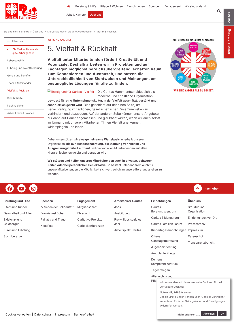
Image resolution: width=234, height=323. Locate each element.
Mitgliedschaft (87, 207)
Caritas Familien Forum (166, 224)
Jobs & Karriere (76, 14)
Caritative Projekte (89, 219)
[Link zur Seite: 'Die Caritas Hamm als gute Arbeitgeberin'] (193, 65)
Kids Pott (47, 225)
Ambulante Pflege (163, 253)
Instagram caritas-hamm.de (33, 188)
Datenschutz (196, 236)
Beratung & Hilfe (85, 6)
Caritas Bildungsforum (166, 217)
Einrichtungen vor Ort (202, 217)
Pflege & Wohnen (111, 6)
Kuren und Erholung (17, 230)
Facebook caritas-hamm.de (9, 188)
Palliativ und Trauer (54, 219)
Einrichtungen (136, 6)
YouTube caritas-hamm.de (21, 188)
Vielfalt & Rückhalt (106, 31)
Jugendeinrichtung (164, 247)
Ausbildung (122, 213)
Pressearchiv (196, 224)
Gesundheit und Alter (18, 213)
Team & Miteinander (19, 83)
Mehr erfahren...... (189, 314)
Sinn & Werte (15, 98)
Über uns (95, 14)
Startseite (69, 6)
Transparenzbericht (201, 242)
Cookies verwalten (18, 314)
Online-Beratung (229, 42)
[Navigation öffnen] (7, 49)
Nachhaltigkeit (15, 105)
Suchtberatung (14, 236)
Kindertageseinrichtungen (168, 230)
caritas (229, 17)
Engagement (173, 6)
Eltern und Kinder (15, 207)
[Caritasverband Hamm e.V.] (32, 11)
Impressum (195, 230)
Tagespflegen (160, 270)
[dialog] (193, 298)
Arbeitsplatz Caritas (127, 230)
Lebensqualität (16, 60)
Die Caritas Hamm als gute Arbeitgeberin (70, 31)
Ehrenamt (83, 213)
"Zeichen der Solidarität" (57, 207)
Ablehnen (209, 313)
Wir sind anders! (195, 6)
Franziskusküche (52, 213)
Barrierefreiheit (84, 314)
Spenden (155, 6)
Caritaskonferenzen (90, 225)
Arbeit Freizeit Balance (20, 113)
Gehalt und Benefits (19, 75)
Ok (222, 313)
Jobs (117, 207)
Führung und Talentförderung (24, 67)
